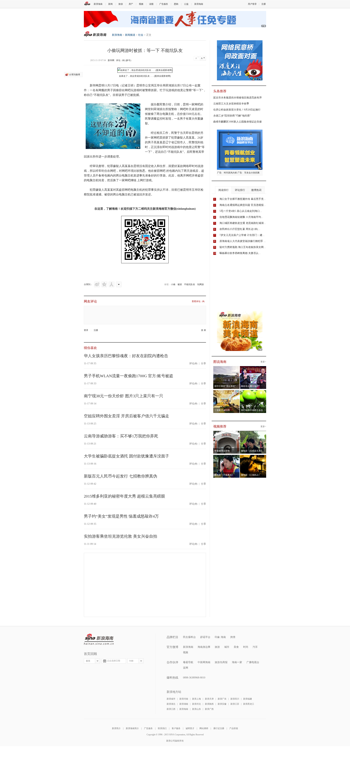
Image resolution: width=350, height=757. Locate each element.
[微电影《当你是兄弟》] (253, 433)
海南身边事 (204, 647)
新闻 (110, 4)
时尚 (245, 647)
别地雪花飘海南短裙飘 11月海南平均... (241, 217)
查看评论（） (199, 301)
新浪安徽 (222, 704)
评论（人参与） (124, 60)
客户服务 (176, 728)
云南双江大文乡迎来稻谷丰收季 (231, 103)
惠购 (176, 4)
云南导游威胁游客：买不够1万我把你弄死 (121, 436)
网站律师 (203, 728)
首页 (88, 661)
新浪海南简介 (132, 728)
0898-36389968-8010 (194, 677)
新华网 (111, 60)
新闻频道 (130, 35)
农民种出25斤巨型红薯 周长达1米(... (239, 229)
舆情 (232, 637)
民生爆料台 (189, 637)
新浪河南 (183, 699)
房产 (131, 4)
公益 (186, 4)
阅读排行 (223, 190)
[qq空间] (104, 284)
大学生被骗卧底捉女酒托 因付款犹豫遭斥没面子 (126, 456)
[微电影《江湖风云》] (253, 457)
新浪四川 (234, 699)
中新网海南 (204, 662)
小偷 (173, 284)
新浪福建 (247, 699)
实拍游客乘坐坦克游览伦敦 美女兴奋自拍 (120, 536)
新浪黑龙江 (248, 704)
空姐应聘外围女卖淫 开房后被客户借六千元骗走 (126, 416)
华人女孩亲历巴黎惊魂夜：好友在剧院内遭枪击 (126, 356)
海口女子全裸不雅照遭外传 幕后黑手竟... (242, 199)
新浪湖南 (183, 704)
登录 (86, 330)
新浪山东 (196, 709)
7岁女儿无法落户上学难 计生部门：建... (242, 235)
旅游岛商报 (221, 662)
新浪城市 (171, 699)
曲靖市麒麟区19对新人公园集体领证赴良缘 (237, 121)
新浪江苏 (234, 704)
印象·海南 (220, 637)
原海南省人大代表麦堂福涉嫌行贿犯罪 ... (242, 241)
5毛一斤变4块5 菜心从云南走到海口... (240, 211)
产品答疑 (233, 728)
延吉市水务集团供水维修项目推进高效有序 (237, 97)
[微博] (97, 284)
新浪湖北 (171, 704)
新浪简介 (116, 728)
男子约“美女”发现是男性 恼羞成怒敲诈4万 (121, 516)
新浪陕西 (209, 704)
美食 (236, 647)
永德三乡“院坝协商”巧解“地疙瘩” (232, 115)
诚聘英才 (190, 728)
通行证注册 (218, 728)
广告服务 (163, 4)
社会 (140, 35)
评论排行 (240, 190)
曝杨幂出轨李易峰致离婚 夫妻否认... (240, 253)
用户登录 (252, 4)
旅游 (120, 4)
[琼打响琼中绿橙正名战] (253, 392)
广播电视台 (252, 662)
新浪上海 (196, 699)
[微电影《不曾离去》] (226, 457)
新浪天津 (209, 699)
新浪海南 (98, 4)
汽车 (255, 647)
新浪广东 (222, 699)
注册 (263, 4)
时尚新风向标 (230, 172)
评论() (193, 363)
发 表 (203, 330)
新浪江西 (171, 709)
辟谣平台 (205, 637)
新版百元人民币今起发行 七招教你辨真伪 (120, 476)
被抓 (180, 284)
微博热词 (256, 190)
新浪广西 (209, 709)
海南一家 (237, 662)
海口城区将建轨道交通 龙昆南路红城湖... (242, 223)
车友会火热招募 (252, 172)
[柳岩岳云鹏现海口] (253, 368)
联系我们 (162, 728)
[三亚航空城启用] (226, 392)
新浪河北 (196, 704)
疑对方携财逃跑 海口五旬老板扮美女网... (242, 247)
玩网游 (200, 284)
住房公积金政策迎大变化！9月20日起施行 (236, 109)
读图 (151, 4)
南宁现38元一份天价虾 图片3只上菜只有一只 (123, 396)
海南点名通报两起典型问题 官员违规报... (242, 205)
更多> (263, 361)
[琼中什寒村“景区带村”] (226, 368)
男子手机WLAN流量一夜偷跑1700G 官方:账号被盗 (128, 376)
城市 (226, 647)
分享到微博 (74, 74)
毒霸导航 (188, 662)
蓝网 (185, 667)
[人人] (111, 284)
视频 (141, 4)
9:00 (131, 661)
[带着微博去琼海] (226, 433)
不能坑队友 (189, 284)
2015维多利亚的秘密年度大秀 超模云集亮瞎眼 (124, 496)
